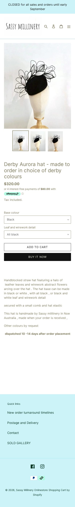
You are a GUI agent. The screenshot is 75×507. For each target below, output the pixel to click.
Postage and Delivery (22, 423)
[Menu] (69, 26)
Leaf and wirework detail (19, 227)
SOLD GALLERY (19, 443)
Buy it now (37, 257)
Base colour (11, 212)
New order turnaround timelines (30, 412)
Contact (13, 433)
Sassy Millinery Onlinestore (32, 490)
